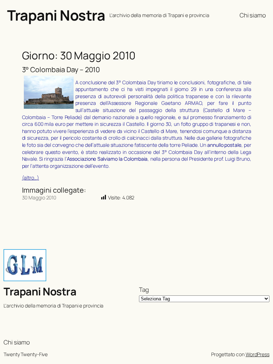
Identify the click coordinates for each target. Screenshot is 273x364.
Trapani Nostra (56, 15)
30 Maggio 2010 (39, 197)
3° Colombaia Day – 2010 (61, 70)
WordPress (257, 354)
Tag (144, 289)
